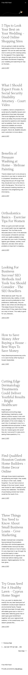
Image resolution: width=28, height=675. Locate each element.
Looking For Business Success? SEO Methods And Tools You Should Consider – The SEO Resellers (14, 279)
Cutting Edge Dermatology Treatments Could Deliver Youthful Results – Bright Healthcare (13, 393)
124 (5, 647)
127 (13, 647)
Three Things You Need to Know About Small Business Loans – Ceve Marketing (12, 525)
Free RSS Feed (6, 2)
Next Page (22, 651)
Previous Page (7, 643)
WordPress (18, 669)
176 (20, 647)
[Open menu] (25, 3)
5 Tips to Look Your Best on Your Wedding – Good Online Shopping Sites (13, 33)
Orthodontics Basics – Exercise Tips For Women (14, 217)
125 (8, 647)
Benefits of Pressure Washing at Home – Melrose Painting (13, 161)
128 (16, 647)
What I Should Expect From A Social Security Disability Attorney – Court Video (14, 95)
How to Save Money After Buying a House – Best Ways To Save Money (14, 343)
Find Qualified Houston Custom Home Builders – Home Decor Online (14, 463)
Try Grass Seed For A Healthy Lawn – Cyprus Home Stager (12, 589)
